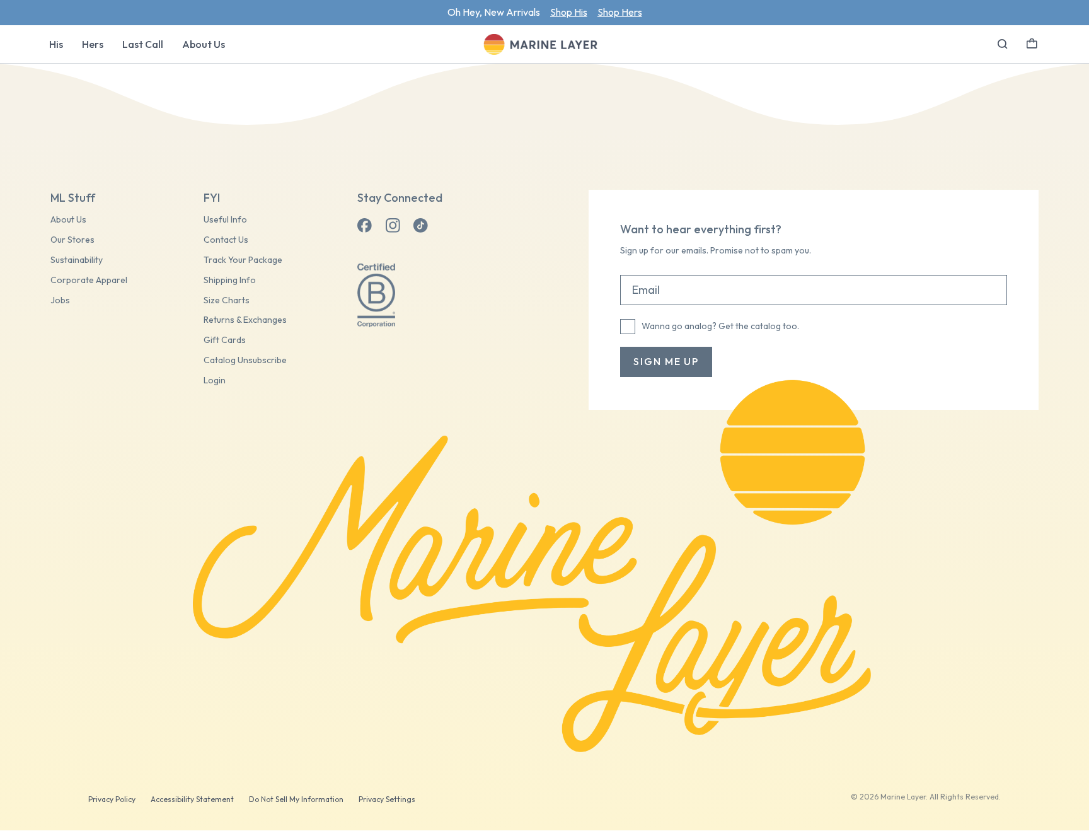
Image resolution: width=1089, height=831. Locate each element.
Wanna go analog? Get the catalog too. (720, 326)
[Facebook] (364, 225)
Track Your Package (243, 260)
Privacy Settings (387, 799)
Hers (92, 44)
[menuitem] (56, 44)
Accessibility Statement (192, 799)
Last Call (142, 44)
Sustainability (76, 260)
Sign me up (666, 361)
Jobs (60, 300)
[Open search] (1003, 44)
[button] (1032, 42)
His (56, 44)
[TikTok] (420, 225)
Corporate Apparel (88, 280)
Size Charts (227, 300)
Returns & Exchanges (245, 320)
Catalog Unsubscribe (245, 360)
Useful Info (225, 219)
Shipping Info (230, 280)
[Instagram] (392, 225)
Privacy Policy (111, 799)
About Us (203, 44)
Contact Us (226, 240)
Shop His (568, 12)
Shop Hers (619, 12)
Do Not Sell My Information (296, 799)
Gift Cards (225, 340)
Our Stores (72, 240)
